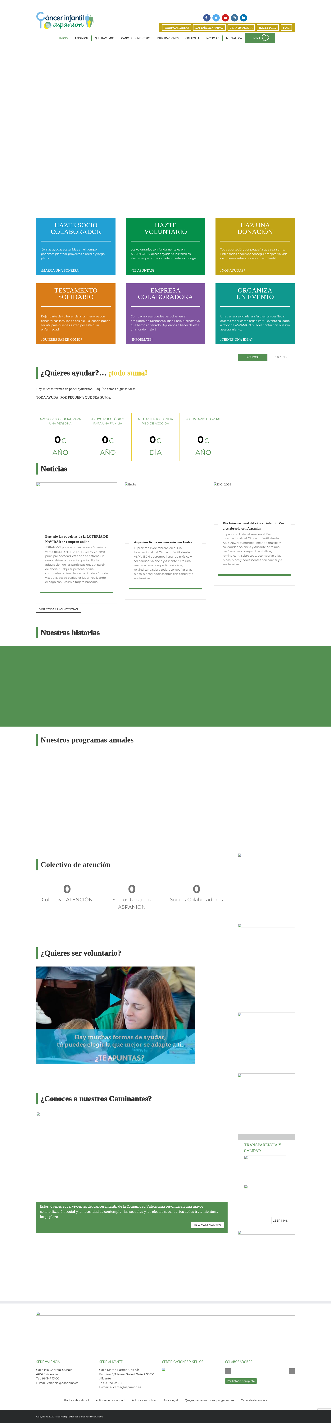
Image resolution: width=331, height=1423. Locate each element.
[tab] (253, 357)
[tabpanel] (266, 366)
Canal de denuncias (254, 1400)
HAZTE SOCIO (267, 27)
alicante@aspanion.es (125, 1387)
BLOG (286, 27)
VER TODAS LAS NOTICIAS (58, 609)
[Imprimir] (266, 1014)
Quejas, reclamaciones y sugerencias (209, 1400)
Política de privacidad (110, 1400)
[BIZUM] (266, 854)
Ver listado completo (241, 1381)
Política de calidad (76, 1400)
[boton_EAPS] (266, 1232)
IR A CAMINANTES (207, 1225)
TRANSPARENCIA (241, 27)
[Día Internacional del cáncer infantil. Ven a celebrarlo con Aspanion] (254, 503)
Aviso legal (170, 1400)
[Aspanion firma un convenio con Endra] (165, 512)
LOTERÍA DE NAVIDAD (209, 27)
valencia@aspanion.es (62, 1383)
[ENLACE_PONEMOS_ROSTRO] (266, 1075)
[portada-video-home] (115, 968)
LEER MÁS (280, 1220)
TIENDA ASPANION (176, 27)
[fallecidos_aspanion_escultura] (266, 925)
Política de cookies (143, 1400)
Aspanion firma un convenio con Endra (163, 542)
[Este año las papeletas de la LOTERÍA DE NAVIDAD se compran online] (76, 510)
